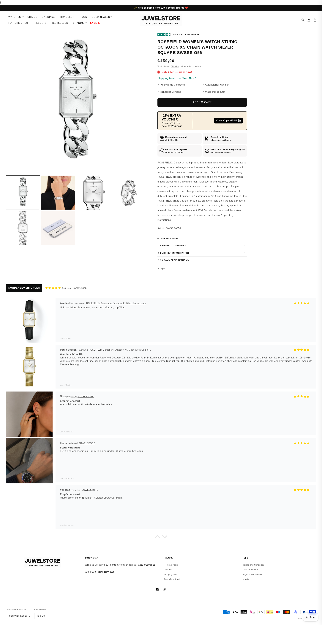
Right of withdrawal (252, 574)
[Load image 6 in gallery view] (58, 228)
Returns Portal (171, 565)
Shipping (175, 66)
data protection (250, 569)
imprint (246, 579)
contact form (117, 564)
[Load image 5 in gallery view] (23, 228)
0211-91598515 (146, 564)
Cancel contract (172, 579)
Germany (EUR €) (18, 616)
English (41, 616)
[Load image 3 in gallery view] (93, 192)
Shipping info (170, 574)
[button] (15, 17)
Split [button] (163, 268)
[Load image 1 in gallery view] (23, 192)
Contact (168, 569)
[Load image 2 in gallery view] (58, 192)
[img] (53, 288)
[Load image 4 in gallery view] (129, 192)
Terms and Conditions (254, 565)
